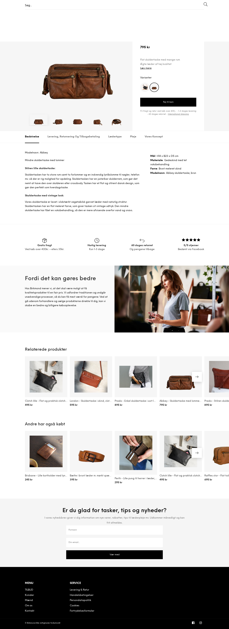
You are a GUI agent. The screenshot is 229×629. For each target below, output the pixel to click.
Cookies (74, 605)
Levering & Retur (79, 590)
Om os (28, 605)
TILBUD (29, 590)
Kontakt (29, 611)
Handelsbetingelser (81, 595)
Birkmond (31, 623)
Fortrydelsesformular (82, 611)
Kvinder (29, 595)
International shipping (178, 114)
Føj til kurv (168, 102)
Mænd (29, 600)
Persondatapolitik (80, 600)
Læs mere (146, 68)
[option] (77, 66)
